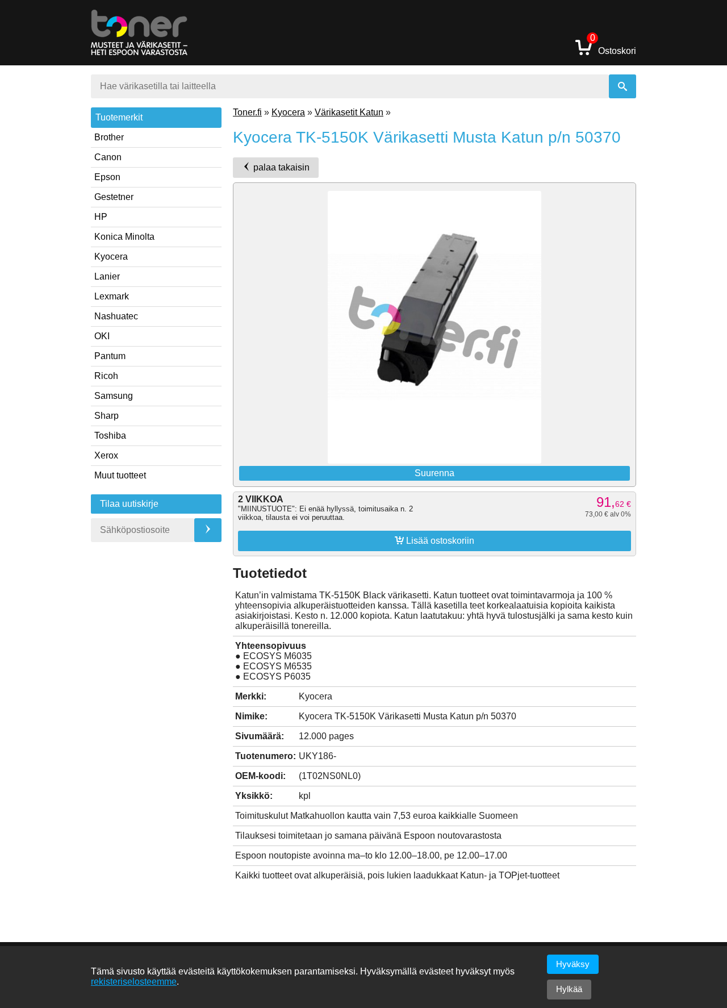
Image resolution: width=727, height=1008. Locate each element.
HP (100, 217)
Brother (109, 137)
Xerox (106, 455)
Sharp (106, 415)
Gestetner (113, 197)
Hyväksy (573, 964)
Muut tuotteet (120, 475)
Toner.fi (247, 112)
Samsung (113, 396)
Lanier (107, 276)
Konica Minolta (124, 236)
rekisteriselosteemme (134, 981)
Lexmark (111, 296)
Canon (108, 157)
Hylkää (569, 989)
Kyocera (111, 256)
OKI (102, 336)
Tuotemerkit (119, 117)
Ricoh (106, 376)
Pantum (110, 356)
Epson (107, 177)
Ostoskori (613, 47)
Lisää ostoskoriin (434, 540)
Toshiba (110, 435)
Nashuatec (116, 316)
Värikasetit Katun (349, 112)
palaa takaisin (280, 167)
